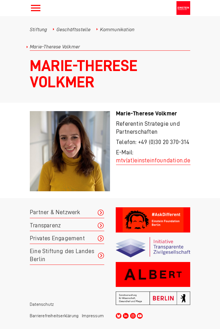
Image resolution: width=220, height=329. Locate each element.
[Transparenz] (153, 247)
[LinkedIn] (126, 315)
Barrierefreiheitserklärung (54, 316)
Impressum (93, 316)
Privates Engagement (57, 238)
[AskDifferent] (153, 219)
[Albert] (153, 274)
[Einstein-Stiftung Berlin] (183, 8)
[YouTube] (140, 315)
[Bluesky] (118, 315)
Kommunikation (117, 29)
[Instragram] (133, 315)
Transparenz (45, 225)
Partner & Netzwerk (55, 212)
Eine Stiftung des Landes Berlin (62, 255)
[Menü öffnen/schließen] (36, 8)
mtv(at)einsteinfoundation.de (153, 160)
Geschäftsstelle (73, 29)
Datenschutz (42, 304)
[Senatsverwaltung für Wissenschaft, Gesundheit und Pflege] (153, 298)
